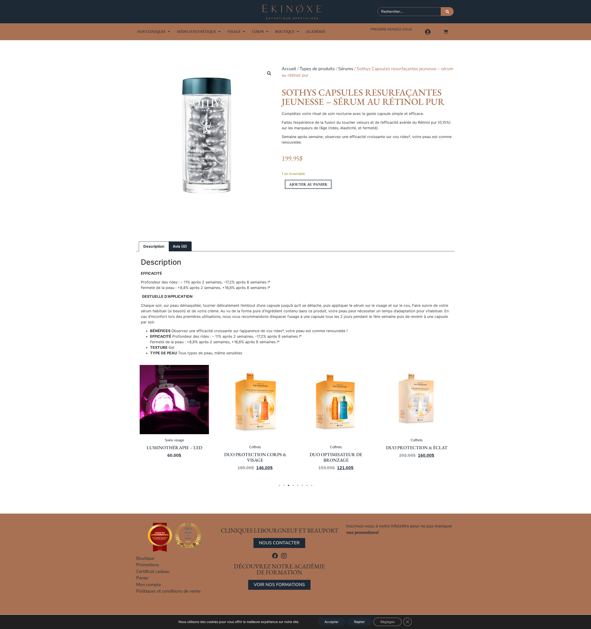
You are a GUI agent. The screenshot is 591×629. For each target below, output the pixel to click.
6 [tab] (302, 485)
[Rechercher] (447, 11)
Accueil (289, 69)
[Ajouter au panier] (204, 383)
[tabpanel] (174, 421)
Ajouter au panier (308, 184)
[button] (269, 73)
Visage (234, 31)
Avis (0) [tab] (180, 246)
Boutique (285, 31)
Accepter (331, 622)
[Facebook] (275, 556)
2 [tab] (284, 485)
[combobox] (409, 11)
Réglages (387, 622)
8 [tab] (311, 485)
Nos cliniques (151, 31)
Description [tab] (153, 246)
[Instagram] (284, 556)
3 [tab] (288, 485)
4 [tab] (293, 485)
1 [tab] (279, 485)
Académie (315, 31)
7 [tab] (307, 485)
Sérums (345, 69)
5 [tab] (298, 485)
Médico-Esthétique (196, 31)
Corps (258, 31)
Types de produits (317, 69)
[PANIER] (446, 32)
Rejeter (359, 622)
